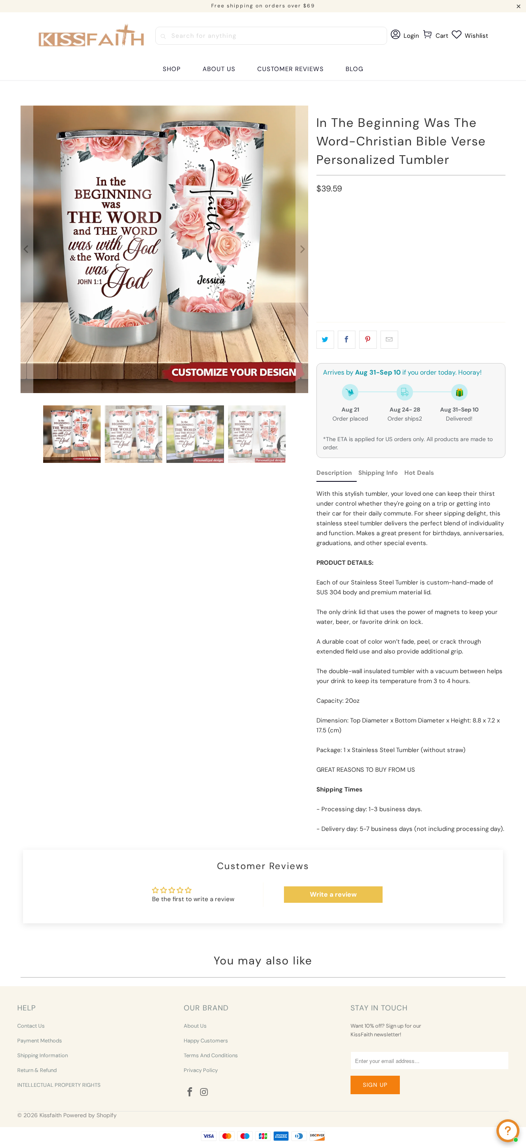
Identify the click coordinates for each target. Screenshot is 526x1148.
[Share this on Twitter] (325, 340)
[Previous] (26, 249)
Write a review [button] (333, 894)
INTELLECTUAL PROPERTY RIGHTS (59, 1084)
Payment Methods (39, 1040)
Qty (321, 271)
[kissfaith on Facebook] (190, 1092)
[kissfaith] (92, 35)
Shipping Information (42, 1055)
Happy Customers (206, 1040)
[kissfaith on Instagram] (204, 1092)
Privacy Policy (201, 1070)
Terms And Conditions (211, 1055)
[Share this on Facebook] (346, 340)
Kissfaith (50, 1115)
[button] (172, 69)
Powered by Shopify (90, 1115)
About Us (195, 1025)
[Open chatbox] (507, 1130)
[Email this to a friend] (389, 340)
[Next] (302, 249)
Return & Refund (37, 1070)
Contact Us (31, 1025)
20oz (328, 226)
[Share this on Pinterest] (368, 340)
